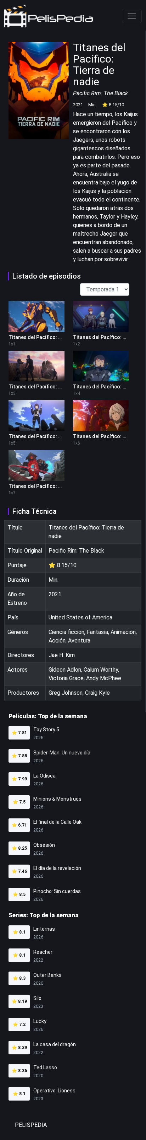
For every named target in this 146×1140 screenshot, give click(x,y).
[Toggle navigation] (132, 16)
